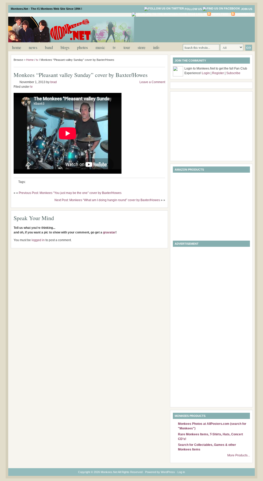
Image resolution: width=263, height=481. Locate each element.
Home (16, 47)
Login (206, 73)
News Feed (220, 13)
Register (218, 73)
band (49, 47)
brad (53, 82)
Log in (201, 13)
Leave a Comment (152, 82)
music (100, 47)
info (156, 47)
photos (82, 47)
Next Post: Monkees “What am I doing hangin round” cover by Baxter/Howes (107, 200)
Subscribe (233, 73)
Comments (244, 13)
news (33, 47)
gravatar (109, 232)
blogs (65, 47)
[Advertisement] (192, 29)
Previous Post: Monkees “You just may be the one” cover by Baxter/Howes (70, 193)
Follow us (193, 9)
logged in (38, 240)
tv (114, 47)
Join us (246, 9)
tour (127, 47)
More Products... (238, 455)
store (141, 47)
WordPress (168, 472)
